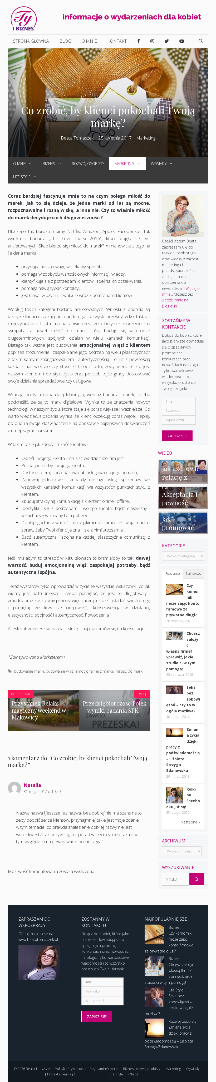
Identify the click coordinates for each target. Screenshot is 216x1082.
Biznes (49, 163)
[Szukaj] (196, 879)
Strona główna (31, 41)
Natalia (32, 785)
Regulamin (98, 1068)
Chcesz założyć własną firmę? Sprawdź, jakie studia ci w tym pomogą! (183, 651)
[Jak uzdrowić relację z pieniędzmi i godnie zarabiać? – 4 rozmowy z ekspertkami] (183, 480)
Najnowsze (193, 573)
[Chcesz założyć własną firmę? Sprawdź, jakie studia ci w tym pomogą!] (174, 638)
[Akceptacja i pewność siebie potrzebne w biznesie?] (183, 506)
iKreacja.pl (67, 1074)
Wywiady (158, 163)
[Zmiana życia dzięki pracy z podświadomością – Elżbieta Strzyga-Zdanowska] (174, 735)
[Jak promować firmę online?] (183, 530)
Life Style (22, 176)
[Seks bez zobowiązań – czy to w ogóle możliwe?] (174, 692)
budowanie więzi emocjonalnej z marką (80, 671)
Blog (65, 41)
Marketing (145, 138)
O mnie (89, 41)
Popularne (172, 573)
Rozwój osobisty (88, 163)
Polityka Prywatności (70, 1068)
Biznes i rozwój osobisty (141, 1068)
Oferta (133, 1074)
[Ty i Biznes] (24, 18)
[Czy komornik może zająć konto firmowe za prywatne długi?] (174, 593)
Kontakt (117, 41)
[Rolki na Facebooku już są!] (174, 803)
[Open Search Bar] (200, 41)
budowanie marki (29, 671)
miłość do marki (129, 671)
